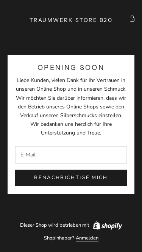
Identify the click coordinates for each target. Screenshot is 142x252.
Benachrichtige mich (71, 177)
